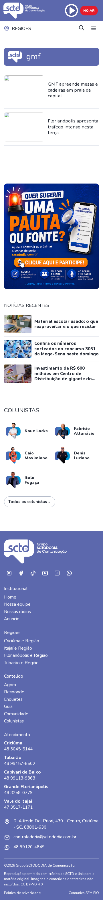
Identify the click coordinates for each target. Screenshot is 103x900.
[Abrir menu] (94, 28)
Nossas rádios (17, 612)
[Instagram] (9, 573)
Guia (8, 706)
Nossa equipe (17, 604)
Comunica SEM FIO (84, 892)
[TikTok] (33, 573)
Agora (10, 685)
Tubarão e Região (21, 663)
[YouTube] (45, 573)
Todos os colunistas (29, 501)
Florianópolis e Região (26, 655)
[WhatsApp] (69, 573)
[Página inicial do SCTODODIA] (24, 11)
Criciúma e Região (21, 641)
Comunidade (16, 714)
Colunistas (14, 721)
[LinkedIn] (57, 573)
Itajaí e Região (18, 648)
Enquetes (13, 699)
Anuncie (11, 619)
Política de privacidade (22, 892)
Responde (14, 692)
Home (10, 597)
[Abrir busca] (82, 28)
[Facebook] (21, 573)
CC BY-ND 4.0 (32, 884)
